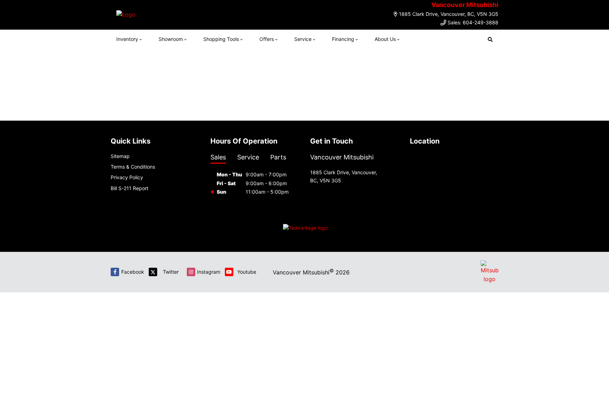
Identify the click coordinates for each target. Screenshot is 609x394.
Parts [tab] (278, 157)
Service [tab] (248, 157)
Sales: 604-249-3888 (473, 22)
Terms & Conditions (133, 167)
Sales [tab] (218, 157)
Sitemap (120, 156)
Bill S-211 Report (129, 188)
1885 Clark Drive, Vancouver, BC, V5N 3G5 (448, 14)
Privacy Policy (127, 177)
